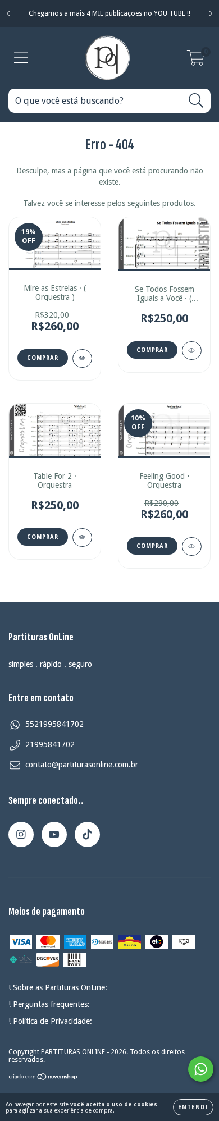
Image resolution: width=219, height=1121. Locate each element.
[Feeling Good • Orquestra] (192, 546)
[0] (195, 61)
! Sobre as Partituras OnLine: (57, 987)
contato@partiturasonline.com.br (81, 764)
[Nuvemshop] (43, 1078)
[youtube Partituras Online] (54, 834)
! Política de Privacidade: (50, 1021)
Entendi (193, 1107)
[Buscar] (196, 101)
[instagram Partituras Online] (21, 834)
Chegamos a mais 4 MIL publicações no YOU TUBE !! (109, 13)
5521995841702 (54, 724)
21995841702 (50, 744)
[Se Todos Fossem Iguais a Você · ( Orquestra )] (192, 350)
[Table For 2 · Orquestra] (82, 537)
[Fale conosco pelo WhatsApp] (200, 1069)
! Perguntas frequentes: (49, 1004)
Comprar (152, 350)
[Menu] (21, 58)
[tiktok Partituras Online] (87, 834)
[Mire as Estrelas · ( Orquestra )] (82, 358)
